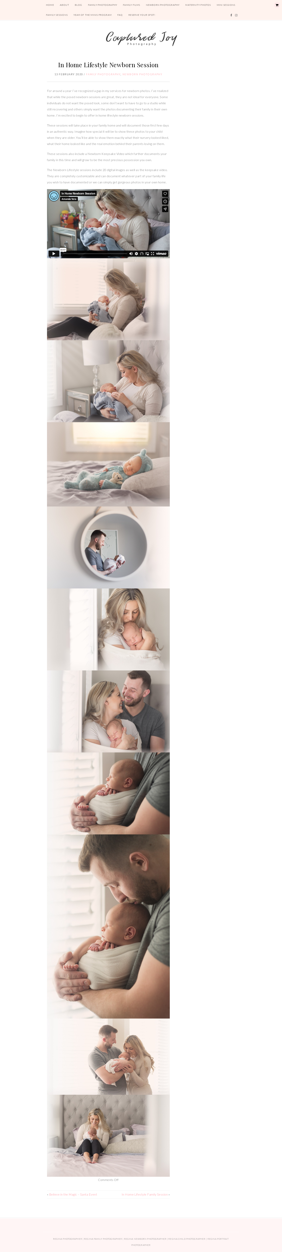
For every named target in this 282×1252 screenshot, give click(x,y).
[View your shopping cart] (277, 5)
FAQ (120, 14)
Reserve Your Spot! (142, 14)
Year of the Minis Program (92, 14)
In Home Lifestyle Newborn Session (108, 64)
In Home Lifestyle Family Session (145, 1194)
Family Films (131, 4)
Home (50, 4)
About (64, 4)
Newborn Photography (163, 4)
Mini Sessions (226, 4)
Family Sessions (57, 14)
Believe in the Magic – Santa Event (73, 1194)
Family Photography (102, 4)
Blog (78, 4)
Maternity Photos (198, 4)
